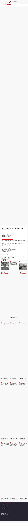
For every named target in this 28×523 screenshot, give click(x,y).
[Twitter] (18, 400)
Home (2, 406)
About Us (5, 406)
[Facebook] (16, 400)
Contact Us (7, 406)
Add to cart (9, 134)
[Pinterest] (21, 400)
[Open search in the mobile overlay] (7, 5)
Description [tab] (3, 139)
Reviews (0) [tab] (6, 139)
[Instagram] (15, 400)
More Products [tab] (11, 139)
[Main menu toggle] (1, 5)
